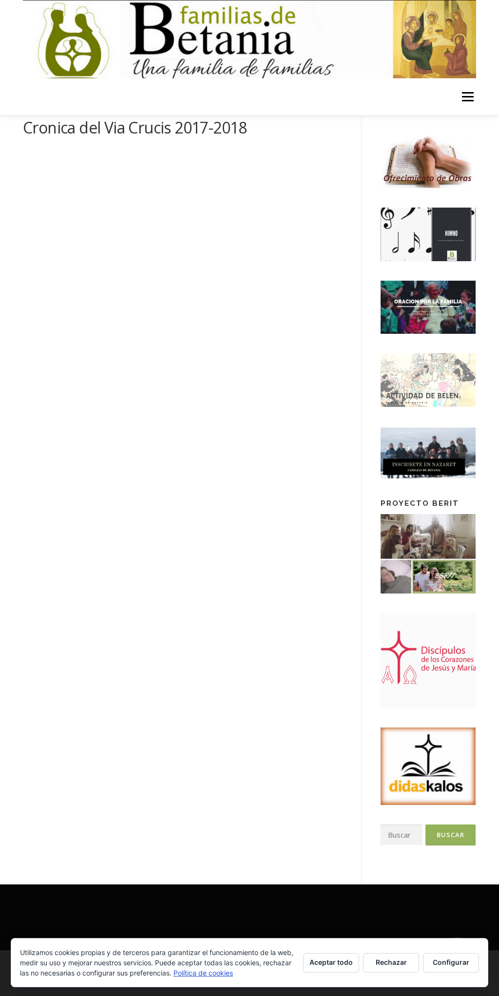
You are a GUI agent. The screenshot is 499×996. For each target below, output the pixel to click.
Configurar (451, 962)
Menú (467, 97)
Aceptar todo (331, 962)
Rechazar (391, 962)
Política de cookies (203, 973)
